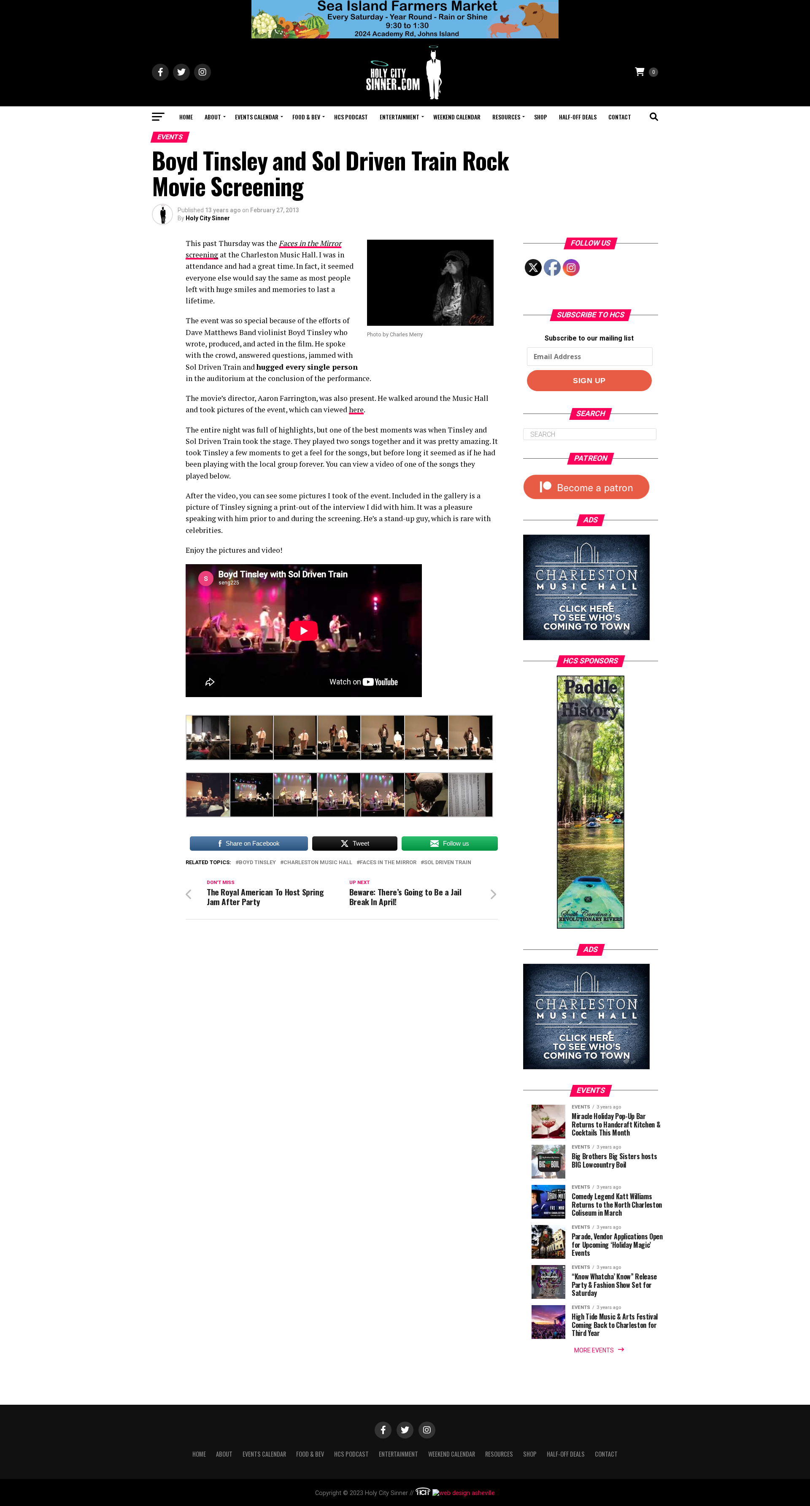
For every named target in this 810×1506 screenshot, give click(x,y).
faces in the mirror (388, 862)
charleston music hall (318, 862)
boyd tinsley (257, 862)
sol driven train (447, 862)
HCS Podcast (351, 116)
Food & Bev (306, 116)
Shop (540, 116)
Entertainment (399, 116)
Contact (619, 116)
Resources (506, 116)
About (213, 116)
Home (186, 116)
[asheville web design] (462, 1493)
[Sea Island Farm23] (405, 36)
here (356, 409)
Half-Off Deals (578, 116)
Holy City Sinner (208, 218)
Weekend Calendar (457, 116)
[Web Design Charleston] (423, 1493)
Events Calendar (256, 116)
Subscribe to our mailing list (589, 338)
